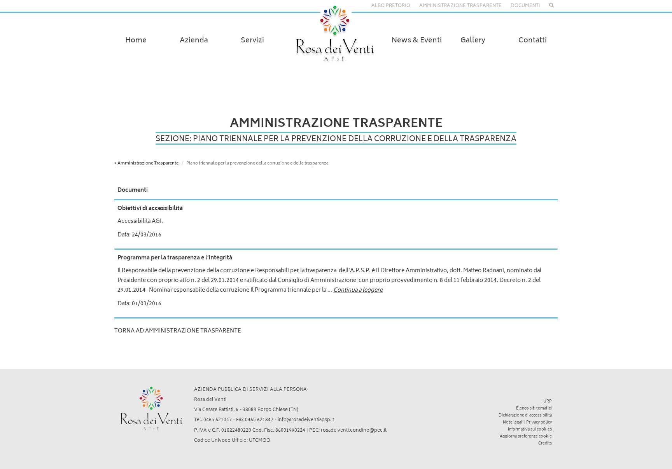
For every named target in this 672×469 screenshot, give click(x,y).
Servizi (252, 41)
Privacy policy (539, 422)
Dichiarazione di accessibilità (525, 415)
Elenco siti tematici (534, 408)
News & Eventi (417, 41)
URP (547, 401)
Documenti (525, 6)
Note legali (513, 422)
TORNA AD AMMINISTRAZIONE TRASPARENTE (177, 331)
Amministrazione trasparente (460, 6)
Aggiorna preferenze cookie (526, 436)
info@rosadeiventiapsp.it (306, 420)
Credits (545, 443)
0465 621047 (217, 420)
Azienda (194, 41)
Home (136, 41)
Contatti (532, 41)
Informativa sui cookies (530, 429)
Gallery (472, 41)
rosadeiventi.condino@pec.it (354, 431)
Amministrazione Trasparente (147, 163)
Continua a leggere (358, 290)
